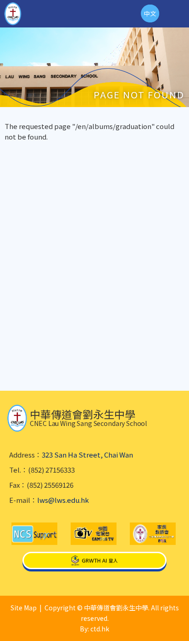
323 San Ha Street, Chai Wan (87, 454)
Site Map (24, 607)
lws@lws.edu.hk (63, 500)
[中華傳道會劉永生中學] (13, 13)
